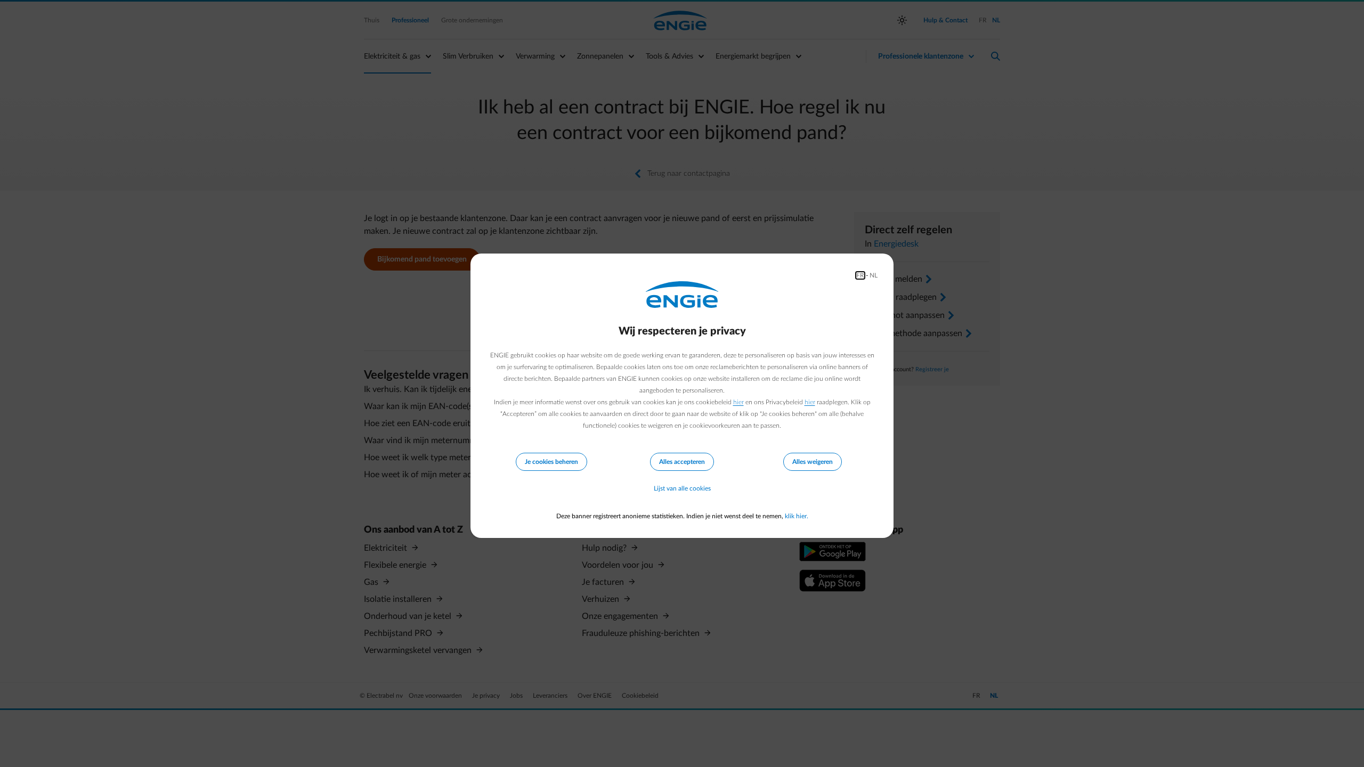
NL (874, 275)
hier (738, 402)
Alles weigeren (812, 462)
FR (860, 275)
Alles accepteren (682, 462)
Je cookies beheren (551, 462)
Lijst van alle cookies (682, 488)
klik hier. (796, 516)
